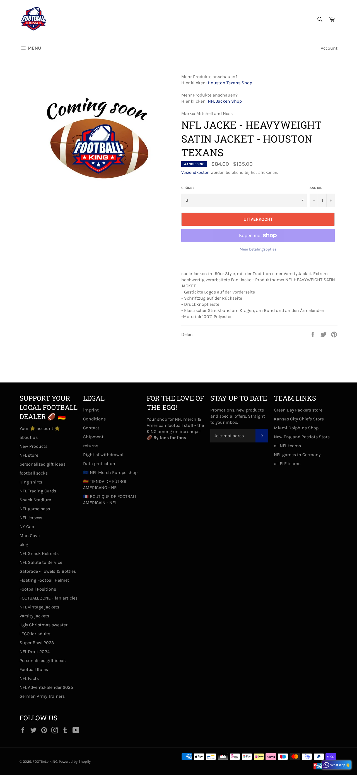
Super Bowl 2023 (37, 642)
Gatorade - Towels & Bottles (48, 571)
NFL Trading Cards (38, 491)
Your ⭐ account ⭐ (40, 428)
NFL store (29, 455)
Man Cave (30, 535)
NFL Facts (29, 678)
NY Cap (27, 526)
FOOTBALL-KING (45, 761)
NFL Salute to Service (41, 562)
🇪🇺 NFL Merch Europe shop (110, 472)
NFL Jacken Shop (225, 101)
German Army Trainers (42, 696)
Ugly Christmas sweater (43, 624)
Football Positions (38, 589)
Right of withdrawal (103, 454)
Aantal (316, 188)
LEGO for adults (35, 633)
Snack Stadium (35, 499)
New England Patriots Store (302, 436)
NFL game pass (35, 508)
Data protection (99, 463)
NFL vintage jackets (39, 607)
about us (29, 437)
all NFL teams (287, 445)
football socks (34, 473)
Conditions (94, 419)
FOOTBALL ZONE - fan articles (49, 598)
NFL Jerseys (31, 517)
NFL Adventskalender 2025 (46, 687)
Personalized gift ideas (43, 660)
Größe (187, 188)
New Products (33, 446)
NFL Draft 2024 (35, 651)
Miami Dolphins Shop (296, 427)
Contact (91, 427)
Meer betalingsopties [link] (258, 249)
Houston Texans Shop (230, 82)
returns (90, 445)
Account (329, 48)
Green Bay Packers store (298, 410)
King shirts (31, 482)
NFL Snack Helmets (39, 553)
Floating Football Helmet (44, 580)
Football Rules (34, 669)
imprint (91, 410)
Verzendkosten (195, 172)
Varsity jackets (34, 615)
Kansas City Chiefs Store (299, 419)
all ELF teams (287, 463)
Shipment (93, 436)
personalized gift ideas (43, 464)
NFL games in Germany (297, 454)
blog (24, 544)
